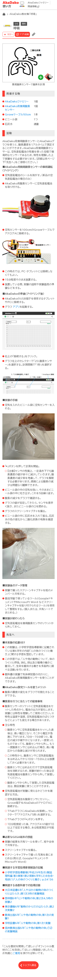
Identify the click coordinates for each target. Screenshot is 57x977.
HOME (4, 14)
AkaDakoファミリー (38, 3)
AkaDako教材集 (14, 4)
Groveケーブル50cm (18, 114)
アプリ (16, 306)
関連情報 (32, 6)
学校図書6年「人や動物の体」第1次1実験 (28, 923)
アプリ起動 (24, 34)
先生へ (10, 34)
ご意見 (16, 953)
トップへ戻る (29, 965)
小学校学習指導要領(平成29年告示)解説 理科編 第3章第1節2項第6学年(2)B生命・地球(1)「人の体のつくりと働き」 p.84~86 (29, 876)
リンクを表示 (33, 34)
